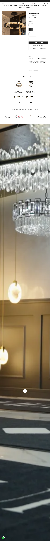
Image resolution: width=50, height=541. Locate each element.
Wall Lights (28, 7)
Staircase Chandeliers (13, 5)
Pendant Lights (22, 7)
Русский (38, 3)
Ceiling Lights (43, 5)
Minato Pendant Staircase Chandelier (30, 92)
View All (5, 5)
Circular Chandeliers (34, 5)
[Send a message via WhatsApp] (3, 537)
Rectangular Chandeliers (24, 5)
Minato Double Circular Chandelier (18, 92)
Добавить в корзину (38, 42)
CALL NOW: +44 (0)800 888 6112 (38, 45)
